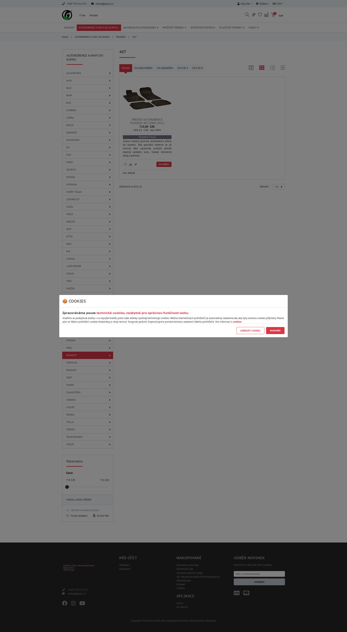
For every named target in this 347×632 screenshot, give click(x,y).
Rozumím (275, 330)
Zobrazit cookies (250, 330)
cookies (237, 321)
